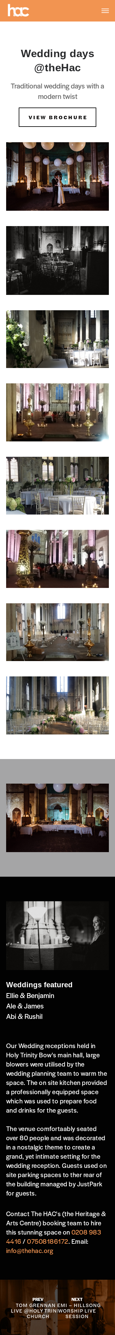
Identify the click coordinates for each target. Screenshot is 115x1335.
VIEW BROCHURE (58, 117)
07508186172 (47, 1241)
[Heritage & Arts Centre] (18, 10)
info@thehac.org (29, 1250)
